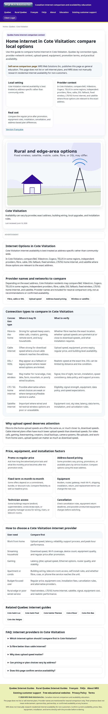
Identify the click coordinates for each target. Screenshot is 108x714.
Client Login (9, 18)
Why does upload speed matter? (26, 654)
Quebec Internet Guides (21, 688)
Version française (14, 129)
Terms (91, 692)
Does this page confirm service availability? (32, 670)
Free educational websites (56, 692)
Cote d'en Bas (88, 613)
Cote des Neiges (14, 619)
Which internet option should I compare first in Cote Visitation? (43, 638)
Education (64, 12)
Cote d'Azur (72, 613)
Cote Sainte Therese (53, 613)
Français (34, 12)
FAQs (44, 12)
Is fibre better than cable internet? (28, 646)
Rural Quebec (21, 12)
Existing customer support (84, 12)
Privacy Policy (79, 692)
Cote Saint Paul (32, 613)
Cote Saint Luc (13, 613)
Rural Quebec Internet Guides (51, 688)
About (53, 12)
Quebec (7, 12)
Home (5, 26)
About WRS (93, 688)
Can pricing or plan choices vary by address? (33, 662)
